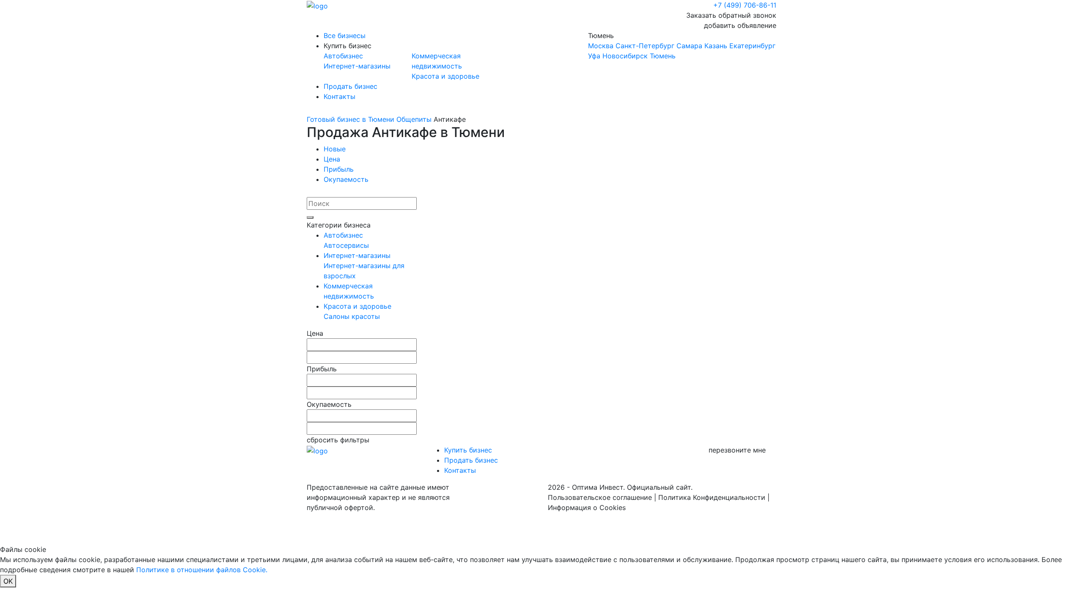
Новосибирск (625, 56)
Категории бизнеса (339, 225)
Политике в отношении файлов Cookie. (201, 569)
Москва (600, 45)
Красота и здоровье (445, 76)
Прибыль (339, 169)
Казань (715, 45)
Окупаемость (346, 179)
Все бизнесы (345, 35)
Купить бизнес (347, 45)
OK (8, 581)
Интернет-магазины (357, 66)
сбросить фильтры (338, 440)
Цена (332, 159)
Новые (335, 149)
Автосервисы (346, 245)
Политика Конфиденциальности (711, 497)
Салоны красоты (352, 316)
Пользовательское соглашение (600, 497)
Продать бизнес (350, 86)
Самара (689, 45)
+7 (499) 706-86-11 (744, 5)
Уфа (594, 56)
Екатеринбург (752, 45)
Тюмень (681, 45)
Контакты (339, 96)
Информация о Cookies (587, 507)
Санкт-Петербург (645, 45)
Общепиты (414, 119)
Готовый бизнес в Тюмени (350, 119)
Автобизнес (343, 56)
